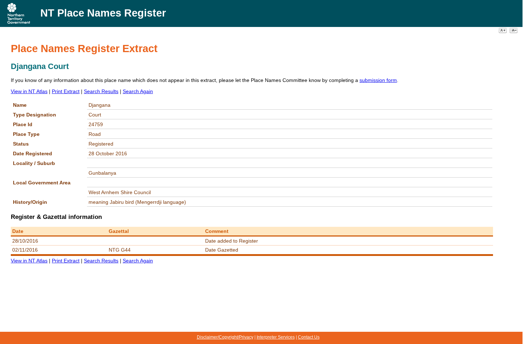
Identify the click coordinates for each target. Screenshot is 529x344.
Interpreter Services (276, 337)
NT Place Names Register (103, 13)
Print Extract (66, 91)
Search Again (138, 91)
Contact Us (309, 337)
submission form (378, 80)
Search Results (101, 91)
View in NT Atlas (29, 91)
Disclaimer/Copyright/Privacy (225, 337)
